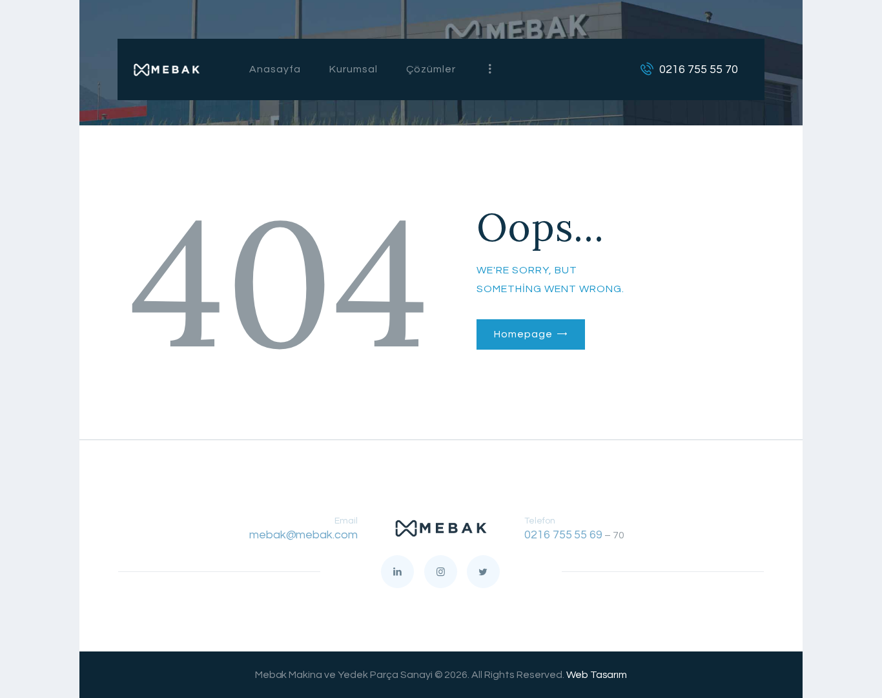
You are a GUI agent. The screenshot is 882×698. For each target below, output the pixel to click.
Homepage (523, 334)
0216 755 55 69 (563, 535)
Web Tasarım (597, 675)
